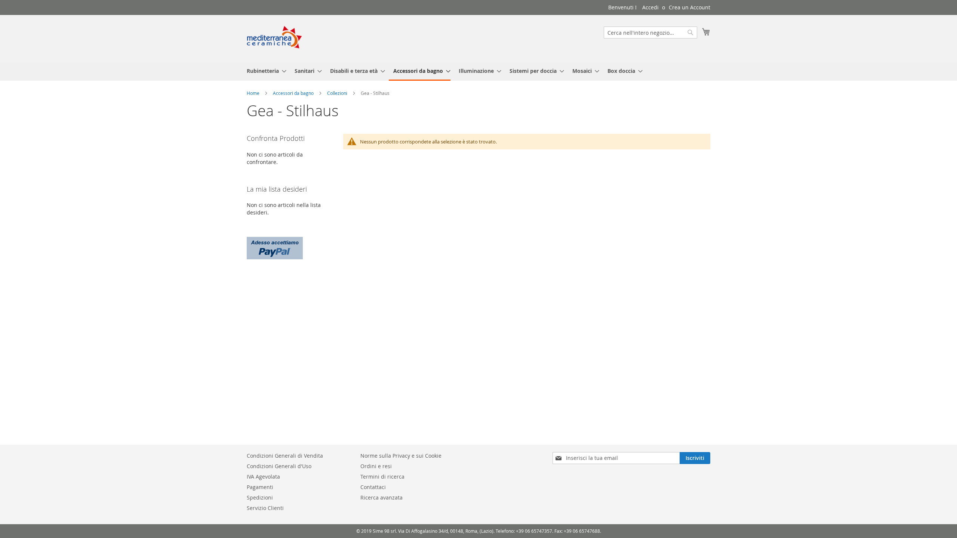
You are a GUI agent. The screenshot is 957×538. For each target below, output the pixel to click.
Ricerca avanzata (381, 497)
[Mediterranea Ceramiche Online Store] (274, 38)
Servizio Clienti (265, 507)
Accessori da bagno (293, 93)
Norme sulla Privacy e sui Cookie (400, 455)
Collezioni (337, 93)
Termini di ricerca (382, 476)
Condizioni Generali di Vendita (285, 455)
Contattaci (373, 487)
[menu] (478, 71)
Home (253, 93)
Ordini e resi (376, 466)
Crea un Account (689, 7)
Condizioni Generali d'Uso (279, 466)
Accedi (650, 7)
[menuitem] (264, 71)
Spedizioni (260, 497)
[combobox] (650, 32)
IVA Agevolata (263, 476)
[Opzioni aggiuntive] (275, 247)
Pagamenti (260, 487)
